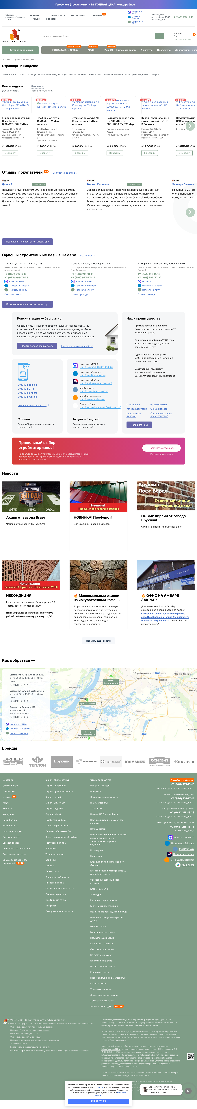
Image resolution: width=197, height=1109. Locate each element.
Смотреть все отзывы (65, 172)
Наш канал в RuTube (183, 854)
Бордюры (50, 860)
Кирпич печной (53, 797)
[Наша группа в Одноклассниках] (166, 859)
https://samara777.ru (115, 1019)
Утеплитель (96, 808)
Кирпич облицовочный (57, 780)
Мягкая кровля (98, 926)
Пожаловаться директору (16, 848)
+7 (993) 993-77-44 (83, 277)
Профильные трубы (55, 900)
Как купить (8, 814)
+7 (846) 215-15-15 (182, 784)
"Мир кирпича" (37, 1050)
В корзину (10, 153)
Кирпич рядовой (54, 808)
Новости (51, 19)
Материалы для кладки (102, 966)
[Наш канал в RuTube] (169, 854)
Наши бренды (10, 820)
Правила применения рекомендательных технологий (34, 1040)
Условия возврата (18, 1043)
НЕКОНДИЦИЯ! (19, 595)
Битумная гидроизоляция (104, 906)
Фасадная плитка (54, 882)
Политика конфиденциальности (24, 1033)
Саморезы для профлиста (59, 911)
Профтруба (164, 50)
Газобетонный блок (55, 820)
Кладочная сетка (99, 888)
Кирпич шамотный (55, 802)
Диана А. (7, 184)
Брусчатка (51, 848)
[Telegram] (6, 285)
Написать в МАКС (17, 282)
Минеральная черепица (102, 932)
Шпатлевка (96, 856)
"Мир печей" (51, 1050)
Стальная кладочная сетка (59, 888)
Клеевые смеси (98, 983)
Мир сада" (63, 1050)
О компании (9, 791)
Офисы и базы (57, 15)
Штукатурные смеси (101, 955)
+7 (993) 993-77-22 (149, 277)
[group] (13, 761)
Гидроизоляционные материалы (107, 977)
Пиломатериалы (126, 50)
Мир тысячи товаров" (79, 1050)
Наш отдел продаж (13, 831)
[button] (190, 126)
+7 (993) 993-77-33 (16, 277)
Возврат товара (11, 842)
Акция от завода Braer (25, 517)
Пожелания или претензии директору (27, 241)
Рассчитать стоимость (161, 448)
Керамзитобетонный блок (59, 831)
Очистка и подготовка (102, 949)
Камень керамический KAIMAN (61, 837)
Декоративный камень (57, 877)
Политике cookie (118, 1040)
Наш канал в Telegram (182, 843)
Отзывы (97, 15)
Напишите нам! (139, 425)
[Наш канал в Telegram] (167, 843)
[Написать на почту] (6, 289)
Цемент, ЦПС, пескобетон (104, 814)
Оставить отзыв (39, 184)
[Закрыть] (139, 4)
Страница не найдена (23, 59)
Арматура (147, 50)
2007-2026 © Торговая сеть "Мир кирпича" (37, 1020)
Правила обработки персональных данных (30, 1030)
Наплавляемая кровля (102, 937)
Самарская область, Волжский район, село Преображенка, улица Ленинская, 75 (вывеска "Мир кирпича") (165, 617)
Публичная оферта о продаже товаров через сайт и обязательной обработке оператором (51, 1023)
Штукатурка (96, 850)
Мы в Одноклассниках (182, 859)
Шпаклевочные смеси (101, 960)
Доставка (34, 15)
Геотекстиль (52, 871)
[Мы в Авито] (178, 864)
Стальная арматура (55, 894)
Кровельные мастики (101, 943)
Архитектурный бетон (102, 1000)
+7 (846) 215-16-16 (149, 274)
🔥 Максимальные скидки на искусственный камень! (97, 597)
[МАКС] (6, 281)
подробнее (127, 4)
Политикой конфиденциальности (139, 1061)
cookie (121, 1034)
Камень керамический (57, 825)
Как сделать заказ (182, 39)
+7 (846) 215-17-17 (15, 274)
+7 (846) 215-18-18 (82, 274)
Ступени (49, 865)
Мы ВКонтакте (186, 849)
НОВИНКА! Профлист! (93, 517)
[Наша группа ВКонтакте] (175, 849)
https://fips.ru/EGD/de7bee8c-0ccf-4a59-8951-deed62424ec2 (130, 1025)
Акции (36, 19)
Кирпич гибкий (53, 814)
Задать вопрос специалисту (37, 346)
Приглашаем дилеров (14, 854)
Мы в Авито (188, 864)
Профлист (50, 905)
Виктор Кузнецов (98, 184)
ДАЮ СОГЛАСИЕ (98, 1101)
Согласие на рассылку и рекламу (25, 1037)
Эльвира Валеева (183, 184)
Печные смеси (98, 829)
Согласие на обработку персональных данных (31, 1027)
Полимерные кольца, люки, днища (108, 911)
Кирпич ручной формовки (59, 791)
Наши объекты (10, 825)
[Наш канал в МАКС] (170, 837)
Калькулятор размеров (161, 454)
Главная (6, 59)
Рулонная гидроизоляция (103, 900)
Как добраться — (18, 660)
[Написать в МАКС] (7, 724)
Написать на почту (18, 290)
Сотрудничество (11, 837)
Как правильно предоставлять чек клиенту (30, 1047)
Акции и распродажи (101, 1006)
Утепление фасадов (100, 989)
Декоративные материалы (104, 995)
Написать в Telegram (19, 286)
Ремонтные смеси (99, 972)
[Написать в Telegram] (7, 728)
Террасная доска (54, 854)
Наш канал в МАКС (184, 837)
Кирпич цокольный (55, 785)
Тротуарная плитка (55, 842)
